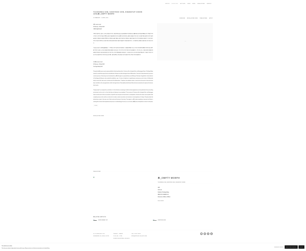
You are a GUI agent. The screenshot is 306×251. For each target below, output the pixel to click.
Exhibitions (175, 3)
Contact (209, 3)
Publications (201, 3)
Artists (167, 3)
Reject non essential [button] (291, 247)
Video (189, 3)
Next (299, 143)
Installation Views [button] (192, 18)
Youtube (211, 233)
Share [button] (96, 105)
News (193, 3)
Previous (6, 143)
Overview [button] (182, 18)
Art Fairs (182, 3)
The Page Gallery (99, 3)
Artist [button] (211, 18)
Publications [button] (203, 18)
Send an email (205, 233)
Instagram (208, 233)
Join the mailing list (201, 233)
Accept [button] (301, 247)
